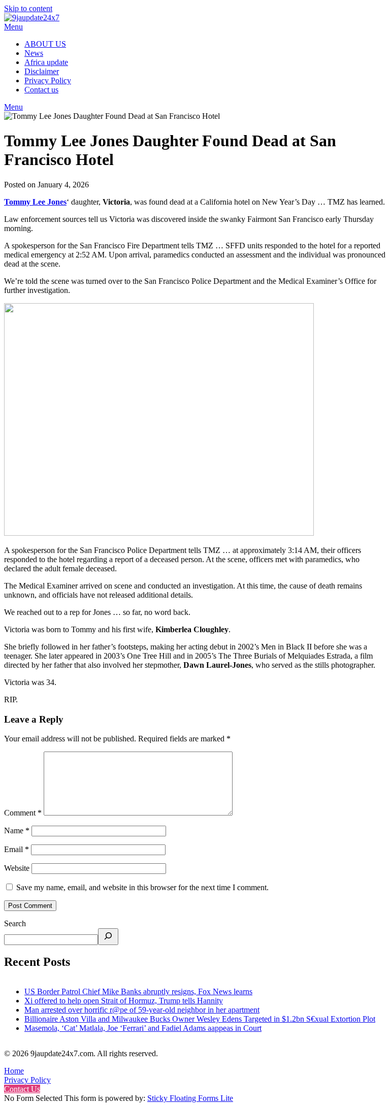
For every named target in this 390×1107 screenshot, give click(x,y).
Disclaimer (41, 71)
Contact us (41, 89)
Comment (23, 812)
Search (15, 923)
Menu (13, 26)
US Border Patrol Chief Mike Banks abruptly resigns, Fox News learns (138, 991)
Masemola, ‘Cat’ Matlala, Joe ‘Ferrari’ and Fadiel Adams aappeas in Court (143, 1028)
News (33, 53)
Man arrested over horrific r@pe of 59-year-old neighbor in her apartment (141, 1009)
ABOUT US (45, 44)
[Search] (108, 936)
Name (16, 830)
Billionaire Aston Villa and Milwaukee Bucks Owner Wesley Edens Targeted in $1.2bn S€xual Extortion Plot (199, 1019)
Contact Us (22, 1089)
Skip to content (28, 8)
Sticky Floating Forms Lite (190, 1098)
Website (16, 868)
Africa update (46, 62)
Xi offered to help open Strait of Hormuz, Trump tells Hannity (123, 1000)
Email (16, 849)
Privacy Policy (47, 80)
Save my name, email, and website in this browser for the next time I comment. (142, 887)
